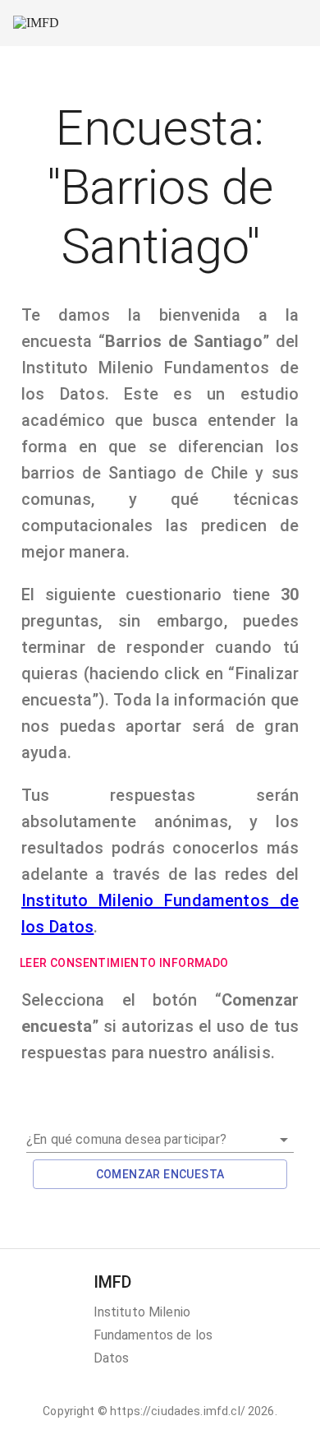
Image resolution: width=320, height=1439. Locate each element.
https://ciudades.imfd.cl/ (177, 1411)
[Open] (283, 1139)
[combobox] (160, 1133)
